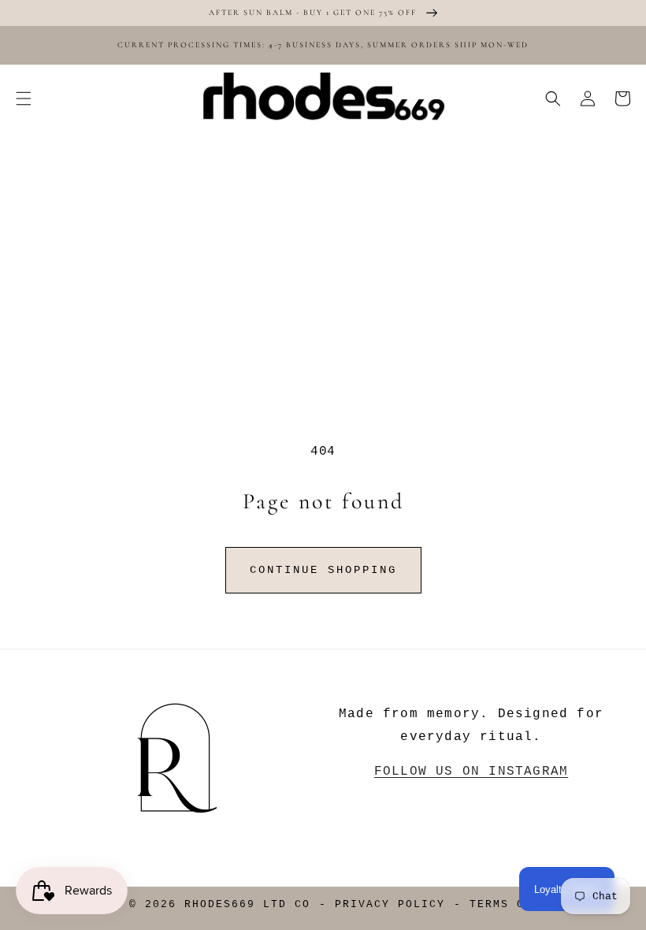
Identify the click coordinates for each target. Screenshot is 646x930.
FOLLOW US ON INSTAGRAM (471, 771)
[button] (23, 98)
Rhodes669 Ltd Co (247, 904)
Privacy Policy (390, 904)
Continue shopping (323, 570)
